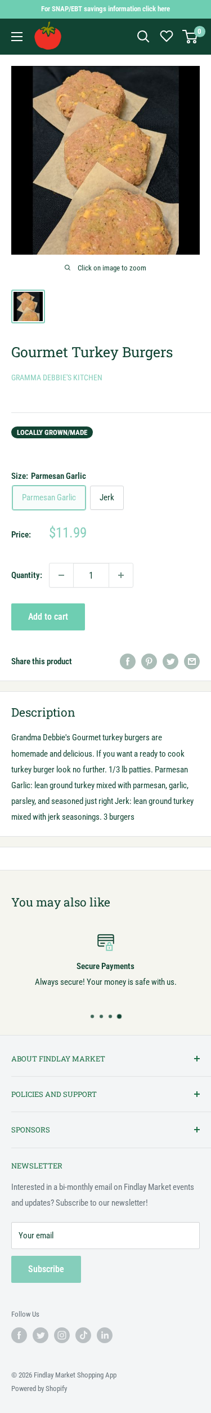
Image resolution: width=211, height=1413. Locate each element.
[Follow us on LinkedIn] (105, 1335)
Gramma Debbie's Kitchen (56, 377)
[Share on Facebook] (128, 661)
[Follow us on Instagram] (62, 1335)
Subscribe (46, 1269)
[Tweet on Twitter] (170, 661)
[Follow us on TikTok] (83, 1335)
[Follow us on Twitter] (40, 1335)
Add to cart (48, 616)
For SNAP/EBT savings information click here (105, 9)
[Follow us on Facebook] (19, 1335)
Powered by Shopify (39, 1388)
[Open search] (143, 36)
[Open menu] (17, 36)
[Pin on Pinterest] (149, 661)
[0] (190, 36)
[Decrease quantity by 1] (61, 575)
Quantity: (26, 575)
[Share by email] (192, 661)
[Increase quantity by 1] (121, 575)
